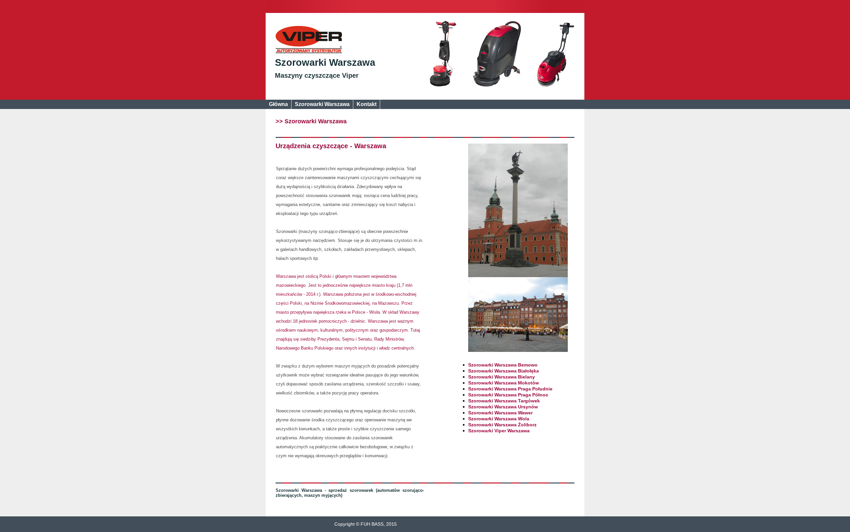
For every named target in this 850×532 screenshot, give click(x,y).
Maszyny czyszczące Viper (317, 75)
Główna (278, 104)
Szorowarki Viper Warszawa (499, 430)
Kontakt (367, 104)
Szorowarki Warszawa (325, 62)
